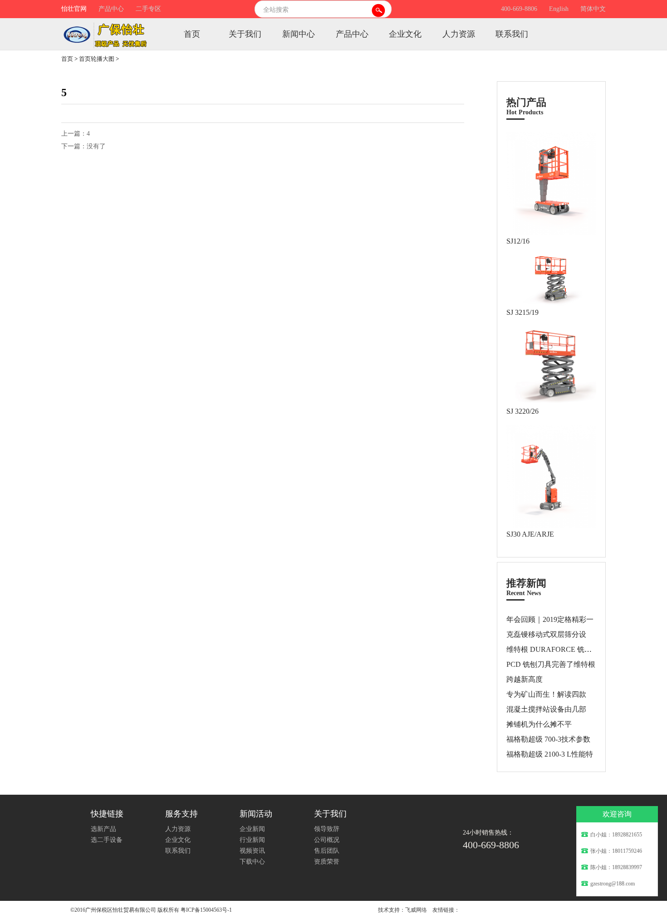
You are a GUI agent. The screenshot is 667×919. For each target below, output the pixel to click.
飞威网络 (416, 910)
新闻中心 (298, 34)
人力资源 (458, 34)
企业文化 (405, 34)
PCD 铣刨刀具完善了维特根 (550, 664)
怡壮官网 (74, 8)
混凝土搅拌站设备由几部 (546, 709)
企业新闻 (252, 829)
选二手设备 (107, 839)
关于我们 (245, 34)
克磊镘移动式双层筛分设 (546, 634)
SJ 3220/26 (522, 411)
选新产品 (103, 829)
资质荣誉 (326, 861)
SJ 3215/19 (522, 312)
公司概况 (326, 839)
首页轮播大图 (96, 58)
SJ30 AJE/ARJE (530, 534)
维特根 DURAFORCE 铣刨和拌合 (559, 649)
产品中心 (111, 8)
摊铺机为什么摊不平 (539, 724)
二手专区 (148, 8)
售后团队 (326, 850)
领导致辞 (326, 829)
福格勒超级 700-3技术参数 (548, 739)
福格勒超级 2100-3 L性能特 (549, 754)
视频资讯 (252, 850)
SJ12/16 (518, 241)
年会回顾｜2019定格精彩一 (549, 619)
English (559, 8)
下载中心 (252, 861)
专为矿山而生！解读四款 (546, 694)
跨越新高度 (524, 679)
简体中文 (593, 8)
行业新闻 (252, 839)
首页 (192, 34)
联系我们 (511, 34)
